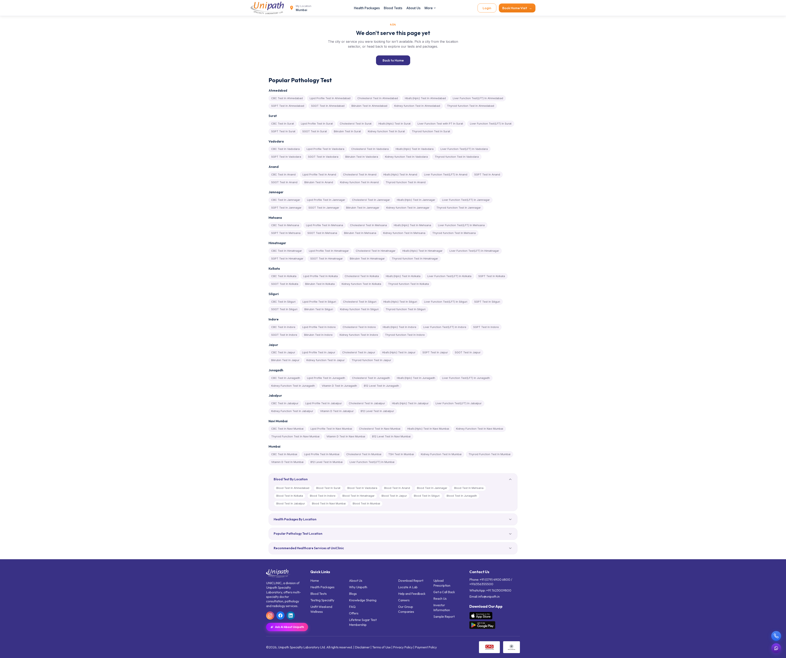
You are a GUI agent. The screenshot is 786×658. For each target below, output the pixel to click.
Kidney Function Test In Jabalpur (292, 411)
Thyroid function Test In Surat (431, 131)
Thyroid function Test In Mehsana (454, 233)
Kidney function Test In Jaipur (325, 360)
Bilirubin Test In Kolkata (320, 283)
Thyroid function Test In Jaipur (371, 360)
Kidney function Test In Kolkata (361, 283)
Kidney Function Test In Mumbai (441, 454)
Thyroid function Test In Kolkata (408, 283)
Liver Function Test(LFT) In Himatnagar (474, 250)
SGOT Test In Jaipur (468, 352)
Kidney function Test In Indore (359, 334)
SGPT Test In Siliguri (487, 301)
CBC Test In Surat (282, 123)
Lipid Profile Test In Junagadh (326, 378)
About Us (413, 8)
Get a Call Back (444, 592)
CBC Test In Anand (283, 174)
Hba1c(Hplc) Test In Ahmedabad (425, 98)
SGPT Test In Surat (283, 131)
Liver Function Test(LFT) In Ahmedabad (478, 98)
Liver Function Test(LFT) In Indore (444, 327)
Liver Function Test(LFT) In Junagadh (466, 378)
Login (487, 8)
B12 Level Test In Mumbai (327, 462)
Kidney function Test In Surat (386, 131)
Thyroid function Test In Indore (405, 334)
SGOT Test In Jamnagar (323, 207)
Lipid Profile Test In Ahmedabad (330, 98)
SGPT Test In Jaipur (435, 352)
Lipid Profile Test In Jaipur (318, 352)
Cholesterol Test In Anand (359, 174)
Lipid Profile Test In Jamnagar (326, 199)
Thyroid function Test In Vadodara (457, 156)
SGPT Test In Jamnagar (286, 207)
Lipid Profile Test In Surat (317, 123)
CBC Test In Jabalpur (284, 403)
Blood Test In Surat (328, 488)
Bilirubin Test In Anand (318, 182)
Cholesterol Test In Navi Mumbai (379, 428)
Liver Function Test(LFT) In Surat (491, 123)
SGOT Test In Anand (284, 182)
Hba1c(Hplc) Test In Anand (400, 174)
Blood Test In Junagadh (462, 495)
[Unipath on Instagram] (270, 615)
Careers (404, 600)
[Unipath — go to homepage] (269, 8)
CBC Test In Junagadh (285, 378)
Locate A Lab (408, 587)
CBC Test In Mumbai (284, 454)
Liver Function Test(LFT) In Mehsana (461, 225)
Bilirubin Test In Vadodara (361, 156)
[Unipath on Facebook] (280, 615)
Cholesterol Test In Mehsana (368, 225)
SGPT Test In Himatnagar (287, 258)
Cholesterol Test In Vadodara (370, 148)
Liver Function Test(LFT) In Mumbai (372, 462)
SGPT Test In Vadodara (286, 156)
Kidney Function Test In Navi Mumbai (479, 428)
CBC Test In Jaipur (283, 352)
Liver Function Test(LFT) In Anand (445, 174)
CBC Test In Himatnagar (286, 250)
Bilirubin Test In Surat (347, 131)
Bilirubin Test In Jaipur (285, 360)
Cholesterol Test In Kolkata (362, 276)
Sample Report (444, 616)
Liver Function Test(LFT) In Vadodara (464, 148)
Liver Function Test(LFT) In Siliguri (445, 301)
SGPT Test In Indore (486, 327)
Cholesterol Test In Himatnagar (375, 250)
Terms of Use (381, 647)
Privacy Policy (403, 647)
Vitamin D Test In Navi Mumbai (345, 436)
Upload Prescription (441, 582)
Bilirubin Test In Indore (318, 334)
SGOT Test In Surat (314, 131)
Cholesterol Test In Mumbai (363, 454)
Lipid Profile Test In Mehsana (324, 225)
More (429, 8)
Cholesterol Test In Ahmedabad (377, 98)
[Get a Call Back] (776, 636)
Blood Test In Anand (397, 488)
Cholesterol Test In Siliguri (359, 301)
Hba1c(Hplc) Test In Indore (399, 327)
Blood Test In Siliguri (427, 495)
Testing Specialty (322, 600)
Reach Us (440, 598)
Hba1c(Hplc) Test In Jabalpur (410, 403)
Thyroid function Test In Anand (406, 182)
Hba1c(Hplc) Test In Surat (394, 123)
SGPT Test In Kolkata (491, 276)
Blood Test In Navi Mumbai (329, 503)
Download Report (410, 580)
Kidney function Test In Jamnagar (407, 207)
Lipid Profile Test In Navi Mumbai (331, 428)
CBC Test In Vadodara (285, 148)
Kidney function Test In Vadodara (406, 156)
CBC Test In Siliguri (283, 301)
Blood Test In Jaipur (394, 495)
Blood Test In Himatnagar (358, 495)
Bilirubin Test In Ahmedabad (369, 105)
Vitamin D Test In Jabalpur (337, 411)
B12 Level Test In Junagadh (381, 385)
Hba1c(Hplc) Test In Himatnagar (422, 250)
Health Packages (367, 8)
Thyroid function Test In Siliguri (406, 309)
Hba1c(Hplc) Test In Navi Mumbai (428, 428)
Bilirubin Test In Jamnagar (362, 207)
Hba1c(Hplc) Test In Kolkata (403, 276)
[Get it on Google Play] (482, 625)
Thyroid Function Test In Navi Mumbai (295, 436)
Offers (353, 613)
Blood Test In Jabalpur (290, 503)
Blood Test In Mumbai (366, 503)
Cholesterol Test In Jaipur (358, 352)
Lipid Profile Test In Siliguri (319, 301)
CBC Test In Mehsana (285, 225)
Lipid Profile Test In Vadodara (325, 148)
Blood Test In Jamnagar (432, 488)
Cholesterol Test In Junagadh (371, 378)
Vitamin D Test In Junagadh (339, 385)
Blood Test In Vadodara (362, 488)
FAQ (352, 607)
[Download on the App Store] (480, 616)
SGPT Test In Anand (487, 174)
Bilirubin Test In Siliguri (318, 309)
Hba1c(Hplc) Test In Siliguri (400, 301)
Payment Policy (426, 647)
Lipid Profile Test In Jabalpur (323, 403)
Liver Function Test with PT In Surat (440, 123)
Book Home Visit (517, 8)
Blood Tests (393, 8)
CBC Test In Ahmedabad (287, 98)
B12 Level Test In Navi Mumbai (391, 436)
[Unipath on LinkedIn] (291, 615)
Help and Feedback (412, 594)
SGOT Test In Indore (284, 334)
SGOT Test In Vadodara (323, 156)
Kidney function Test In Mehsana (404, 233)
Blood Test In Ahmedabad (292, 488)
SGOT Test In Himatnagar (326, 258)
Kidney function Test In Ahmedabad (417, 105)
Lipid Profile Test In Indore (319, 327)
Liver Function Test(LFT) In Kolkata (449, 276)
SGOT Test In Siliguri (284, 309)
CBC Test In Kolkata (283, 276)
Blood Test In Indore (322, 495)
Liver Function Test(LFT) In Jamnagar (466, 199)
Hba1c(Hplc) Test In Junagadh (416, 378)
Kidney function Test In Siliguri (359, 309)
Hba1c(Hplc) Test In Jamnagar (416, 199)
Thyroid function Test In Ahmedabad (470, 105)
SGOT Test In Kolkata (284, 283)
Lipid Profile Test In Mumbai (321, 454)
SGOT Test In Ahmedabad (327, 105)
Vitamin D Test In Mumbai (287, 462)
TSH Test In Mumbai (401, 454)
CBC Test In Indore (283, 327)
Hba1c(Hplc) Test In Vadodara (415, 148)
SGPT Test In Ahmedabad (287, 105)
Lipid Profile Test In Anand (319, 174)
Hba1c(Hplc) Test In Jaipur (399, 352)
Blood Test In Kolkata (289, 495)
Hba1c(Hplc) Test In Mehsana (412, 225)
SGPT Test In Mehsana (285, 233)
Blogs (353, 594)
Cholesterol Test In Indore (359, 327)
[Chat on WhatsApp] (776, 648)
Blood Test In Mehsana (468, 488)
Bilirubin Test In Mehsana (360, 233)
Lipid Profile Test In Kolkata (320, 276)
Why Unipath (358, 587)
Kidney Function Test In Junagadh (293, 385)
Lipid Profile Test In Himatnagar (329, 250)
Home (314, 580)
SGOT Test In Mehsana (322, 233)
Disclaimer (362, 647)
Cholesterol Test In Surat (356, 123)
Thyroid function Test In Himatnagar (415, 258)
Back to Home (393, 60)
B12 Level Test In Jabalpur (377, 411)
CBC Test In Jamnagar (285, 199)
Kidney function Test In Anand (359, 182)
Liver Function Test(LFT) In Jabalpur (459, 403)
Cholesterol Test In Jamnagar (371, 199)
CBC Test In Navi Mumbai (287, 428)
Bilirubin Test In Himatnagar (367, 258)
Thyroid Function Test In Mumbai (489, 454)
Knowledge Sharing (362, 600)
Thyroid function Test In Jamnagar (458, 207)
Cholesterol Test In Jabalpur (367, 403)
